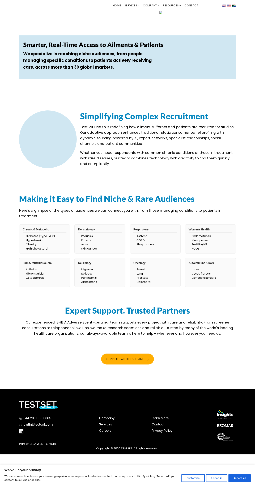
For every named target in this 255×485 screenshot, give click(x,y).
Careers (105, 430)
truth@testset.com (38, 424)
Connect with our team (124, 359)
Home (117, 5)
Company (150, 5)
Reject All (216, 478)
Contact (191, 5)
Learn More (160, 418)
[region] (127, 475)
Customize (193, 478)
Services (130, 5)
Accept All (239, 478)
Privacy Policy (162, 430)
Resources (171, 5)
